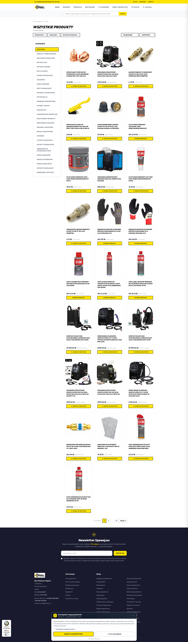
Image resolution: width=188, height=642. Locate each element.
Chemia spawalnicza (133, 585)
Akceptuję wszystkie (73, 634)
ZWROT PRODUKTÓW (120, 7)
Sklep (46, 21)
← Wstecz (97, 521)
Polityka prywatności (72, 585)
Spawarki (130, 608)
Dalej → (123, 521)
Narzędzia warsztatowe (134, 595)
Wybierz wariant (141, 138)
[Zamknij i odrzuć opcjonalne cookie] (133, 615)
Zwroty (67, 595)
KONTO (151, 2)
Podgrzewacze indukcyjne (104, 602)
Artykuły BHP (100, 582)
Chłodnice (99, 588)
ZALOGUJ (148, 7)
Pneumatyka (131, 598)
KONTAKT (142, 2)
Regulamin (69, 592)
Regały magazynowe (103, 608)
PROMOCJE (78, 7)
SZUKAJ (122, 13)
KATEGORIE (105, 7)
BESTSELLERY (90, 7)
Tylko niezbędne (114, 634)
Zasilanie (53, 35)
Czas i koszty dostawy (72, 582)
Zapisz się (120, 553)
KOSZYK (136, 7)
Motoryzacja (100, 595)
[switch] (7, 634)
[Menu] (10, 621)
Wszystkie (41, 49)
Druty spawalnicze (102, 592)
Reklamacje (69, 588)
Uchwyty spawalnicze (133, 612)
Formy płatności (70, 578)
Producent (40, 35)
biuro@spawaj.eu (45, 603)
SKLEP (57, 7)
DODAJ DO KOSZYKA (79, 86)
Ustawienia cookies (71, 598)
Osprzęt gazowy (101, 598)
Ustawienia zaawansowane (65, 629)
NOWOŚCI (66, 7)
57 (116, 521)
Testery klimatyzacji (102, 612)
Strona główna (38, 21)
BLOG (135, 2)
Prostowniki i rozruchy (134, 602)
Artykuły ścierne (132, 582)
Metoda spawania (70, 35)
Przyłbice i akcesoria (133, 605)
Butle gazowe (100, 585)
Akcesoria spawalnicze (134, 578)
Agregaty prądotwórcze (104, 578)
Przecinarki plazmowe (103, 605)
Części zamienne (132, 588)
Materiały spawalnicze (134, 592)
